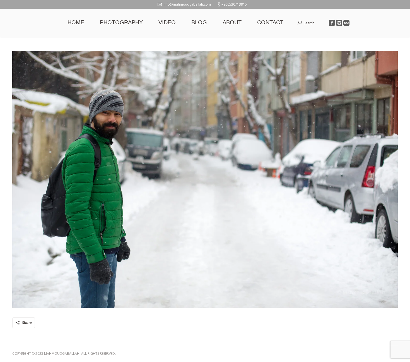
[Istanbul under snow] (205, 179)
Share (27, 322)
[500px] (346, 23)
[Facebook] (332, 23)
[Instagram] (339, 23)
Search (309, 23)
